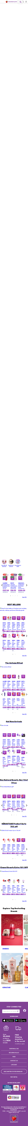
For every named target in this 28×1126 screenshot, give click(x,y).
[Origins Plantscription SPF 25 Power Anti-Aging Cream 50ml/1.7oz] (19, 621)
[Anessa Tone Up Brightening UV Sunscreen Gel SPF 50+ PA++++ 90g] (14, 738)
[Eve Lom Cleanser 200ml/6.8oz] (19, 697)
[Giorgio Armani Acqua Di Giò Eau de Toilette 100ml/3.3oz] (5, 738)
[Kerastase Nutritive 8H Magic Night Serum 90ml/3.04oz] (14, 843)
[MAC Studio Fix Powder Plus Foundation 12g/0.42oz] (5, 756)
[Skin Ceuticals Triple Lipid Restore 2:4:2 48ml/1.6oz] (9, 621)
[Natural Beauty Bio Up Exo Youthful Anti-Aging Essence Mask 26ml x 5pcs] (23, 799)
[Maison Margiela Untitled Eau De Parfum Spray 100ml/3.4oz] (21, 581)
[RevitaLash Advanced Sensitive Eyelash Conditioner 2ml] (9, 738)
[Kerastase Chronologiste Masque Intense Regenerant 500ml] (23, 738)
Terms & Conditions (20, 1107)
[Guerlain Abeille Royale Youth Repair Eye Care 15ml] (19, 754)
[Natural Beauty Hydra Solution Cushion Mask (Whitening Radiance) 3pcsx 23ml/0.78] (14, 799)
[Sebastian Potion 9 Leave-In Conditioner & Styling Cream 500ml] (9, 754)
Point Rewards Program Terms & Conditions (14, 1109)
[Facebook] (23, 1110)
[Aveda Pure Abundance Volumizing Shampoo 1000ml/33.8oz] (14, 754)
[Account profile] (23, 1)
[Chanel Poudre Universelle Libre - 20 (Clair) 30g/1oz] (23, 639)
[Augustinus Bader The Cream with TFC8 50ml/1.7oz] (5, 697)
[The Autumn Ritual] (14, 670)
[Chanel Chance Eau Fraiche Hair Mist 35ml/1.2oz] (14, 884)
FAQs (14, 1056)
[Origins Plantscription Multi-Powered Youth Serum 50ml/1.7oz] (23, 621)
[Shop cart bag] (26, 1)
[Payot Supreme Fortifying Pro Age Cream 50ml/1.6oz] (14, 581)
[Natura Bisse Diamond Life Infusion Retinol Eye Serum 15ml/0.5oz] (23, 679)
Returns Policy (14, 1052)
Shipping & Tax (14, 1048)
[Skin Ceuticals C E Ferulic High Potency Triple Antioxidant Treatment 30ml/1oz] (14, 639)
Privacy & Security (6, 1107)
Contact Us (14, 1060)
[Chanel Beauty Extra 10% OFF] (14, 874)
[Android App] (20, 1021)
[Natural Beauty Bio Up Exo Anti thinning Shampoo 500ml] (5, 799)
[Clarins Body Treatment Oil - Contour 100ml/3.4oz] (14, 697)
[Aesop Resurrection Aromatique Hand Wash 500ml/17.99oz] (19, 679)
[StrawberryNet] (11, 1)
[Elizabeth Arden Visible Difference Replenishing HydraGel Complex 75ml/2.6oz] (14, 621)
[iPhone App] (8, 1021)
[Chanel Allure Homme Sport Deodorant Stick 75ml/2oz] (9, 884)
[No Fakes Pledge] (22, 1089)
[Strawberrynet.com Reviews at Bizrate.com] (7, 1090)
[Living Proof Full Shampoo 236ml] (23, 756)
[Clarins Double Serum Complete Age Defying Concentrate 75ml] (6, 581)
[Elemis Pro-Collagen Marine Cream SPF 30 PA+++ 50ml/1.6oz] (14, 679)
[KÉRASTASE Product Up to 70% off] (14, 833)
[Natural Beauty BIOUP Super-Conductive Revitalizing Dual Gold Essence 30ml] (19, 799)
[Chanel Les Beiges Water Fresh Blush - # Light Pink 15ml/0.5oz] (19, 884)
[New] (12, 734)
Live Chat (14, 1064)
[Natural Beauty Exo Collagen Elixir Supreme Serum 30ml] (9, 799)
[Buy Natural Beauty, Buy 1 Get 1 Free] (14, 789)
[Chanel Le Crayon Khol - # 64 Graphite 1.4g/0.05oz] (23, 884)
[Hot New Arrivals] (14, 728)
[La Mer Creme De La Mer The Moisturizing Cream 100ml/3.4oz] (5, 679)
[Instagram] (23, 1116)
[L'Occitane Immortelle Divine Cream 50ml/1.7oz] (23, 697)
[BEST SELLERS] (14, 611)
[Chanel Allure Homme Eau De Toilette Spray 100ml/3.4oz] (9, 639)
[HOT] (12, 635)
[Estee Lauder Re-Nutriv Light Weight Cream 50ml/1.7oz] (5, 639)
